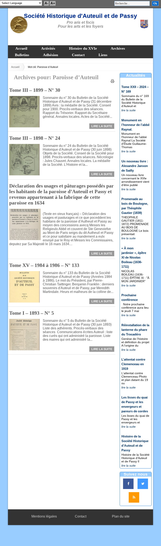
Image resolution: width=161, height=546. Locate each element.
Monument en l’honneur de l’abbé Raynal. (135, 124)
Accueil (21, 48)
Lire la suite (101, 126)
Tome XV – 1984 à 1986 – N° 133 (44, 265)
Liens (103, 55)
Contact (78, 55)
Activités (48, 48)
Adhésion (50, 55)
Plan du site (121, 516)
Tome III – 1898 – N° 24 (34, 138)
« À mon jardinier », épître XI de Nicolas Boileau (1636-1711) (133, 257)
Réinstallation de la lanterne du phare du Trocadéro (135, 329)
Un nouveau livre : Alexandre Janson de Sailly (134, 165)
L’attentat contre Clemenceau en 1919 (133, 364)
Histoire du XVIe (83, 48)
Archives (118, 48)
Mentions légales (44, 516)
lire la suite (128, 110)
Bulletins (22, 55)
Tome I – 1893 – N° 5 (31, 313)
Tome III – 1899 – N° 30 (34, 90)
